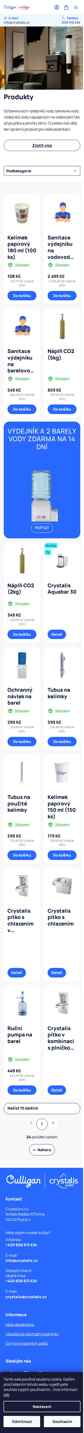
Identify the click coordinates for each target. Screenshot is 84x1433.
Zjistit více (42, 145)
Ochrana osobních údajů (27, 1343)
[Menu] (75, 7)
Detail (56, 634)
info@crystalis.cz (16, 20)
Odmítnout (22, 1421)
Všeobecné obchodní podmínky (32, 1334)
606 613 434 (71, 20)
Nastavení (42, 1406)
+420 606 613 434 (21, 1244)
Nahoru (44, 1149)
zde (6, 1394)
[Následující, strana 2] (42, 1124)
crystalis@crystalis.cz (26, 1296)
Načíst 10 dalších (22, 1108)
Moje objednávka (20, 1324)
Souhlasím (62, 1421)
